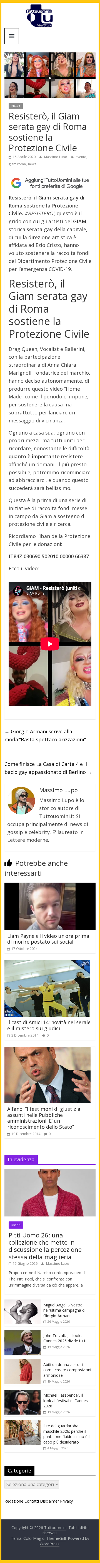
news (32, 164)
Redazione (13, 1501)
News (15, 106)
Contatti (31, 1501)
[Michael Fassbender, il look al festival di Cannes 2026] (22, 1392)
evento (81, 157)
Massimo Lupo (56, 157)
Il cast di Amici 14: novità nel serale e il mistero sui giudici (49, 1025)
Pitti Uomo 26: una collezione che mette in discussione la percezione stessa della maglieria (45, 1246)
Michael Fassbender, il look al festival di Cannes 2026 (65, 1400)
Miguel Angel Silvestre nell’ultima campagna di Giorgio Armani (64, 1310)
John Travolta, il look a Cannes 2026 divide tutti (64, 1338)
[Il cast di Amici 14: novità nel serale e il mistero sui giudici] (47, 963)
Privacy (66, 1501)
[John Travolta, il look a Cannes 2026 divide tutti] (22, 1333)
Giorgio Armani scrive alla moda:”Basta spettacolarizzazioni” (45, 735)
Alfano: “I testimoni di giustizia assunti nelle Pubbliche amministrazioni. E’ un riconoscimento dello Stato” (43, 1118)
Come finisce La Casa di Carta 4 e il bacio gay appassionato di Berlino (48, 768)
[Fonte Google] (50, 183)
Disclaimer (49, 1501)
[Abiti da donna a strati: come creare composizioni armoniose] (22, 1362)
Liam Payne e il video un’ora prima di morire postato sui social (48, 939)
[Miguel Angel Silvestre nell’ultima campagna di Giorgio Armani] (22, 1302)
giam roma (17, 164)
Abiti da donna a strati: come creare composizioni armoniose (67, 1370)
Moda (16, 1225)
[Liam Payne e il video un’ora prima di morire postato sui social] (50, 886)
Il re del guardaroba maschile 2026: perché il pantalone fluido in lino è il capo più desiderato (66, 1434)
